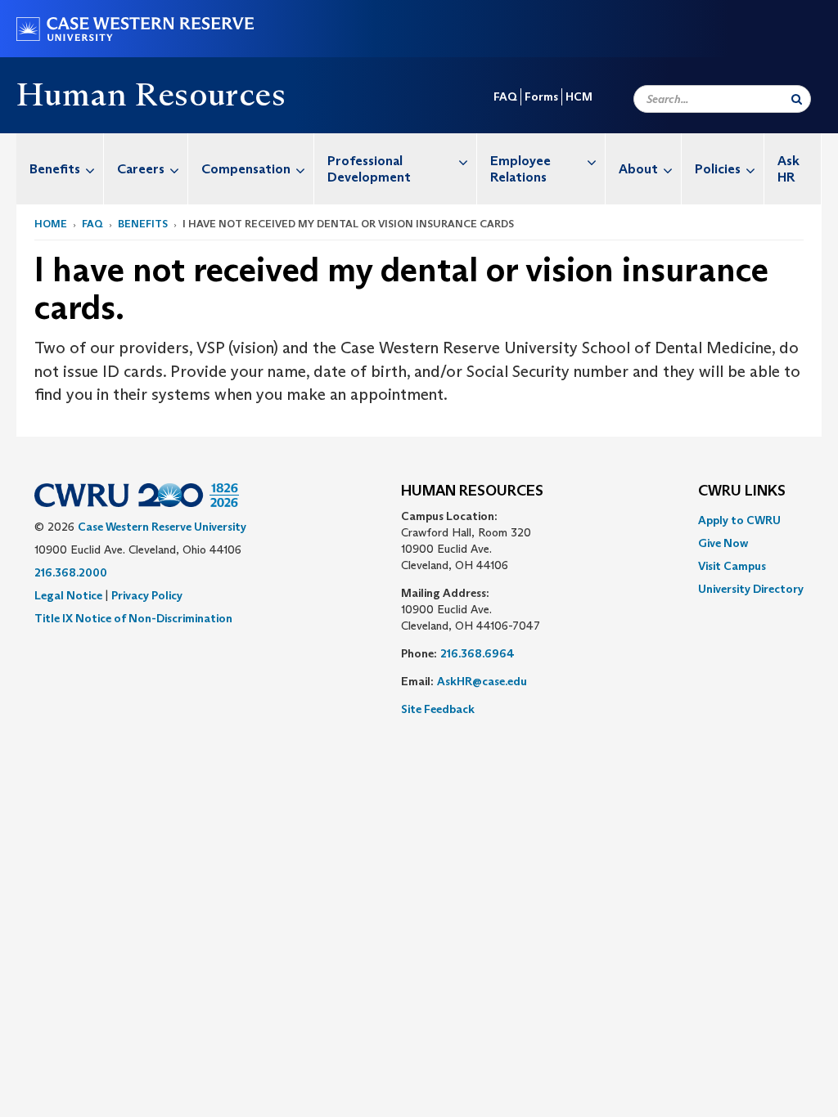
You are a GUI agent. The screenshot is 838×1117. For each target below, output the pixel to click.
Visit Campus (732, 565)
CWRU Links (742, 491)
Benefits (54, 169)
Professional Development (369, 169)
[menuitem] (60, 168)
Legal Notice (68, 595)
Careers (140, 169)
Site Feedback (438, 709)
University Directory (751, 588)
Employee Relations (520, 169)
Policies (718, 169)
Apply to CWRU (739, 520)
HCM (578, 96)
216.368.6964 (477, 653)
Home (50, 224)
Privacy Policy (146, 595)
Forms (541, 96)
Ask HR (788, 169)
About (638, 169)
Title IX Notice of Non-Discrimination (133, 618)
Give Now (723, 543)
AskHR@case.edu (482, 681)
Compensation (246, 169)
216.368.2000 (70, 572)
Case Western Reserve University (162, 526)
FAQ (505, 96)
